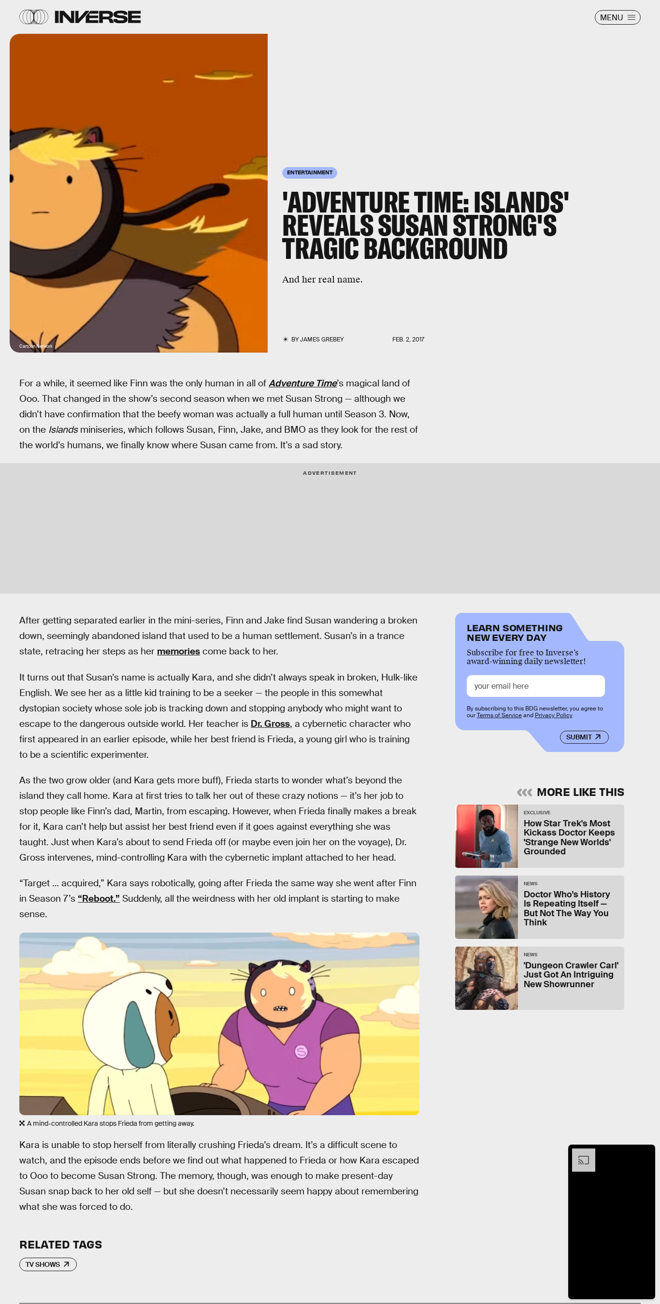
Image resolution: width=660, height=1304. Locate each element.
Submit (579, 737)
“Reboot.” (99, 899)
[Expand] (579, 1153)
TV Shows (43, 1264)
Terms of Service (499, 716)
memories (178, 651)
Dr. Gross (270, 724)
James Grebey (322, 339)
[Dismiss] (644, 1153)
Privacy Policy (554, 716)
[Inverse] (98, 17)
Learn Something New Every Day (515, 631)
